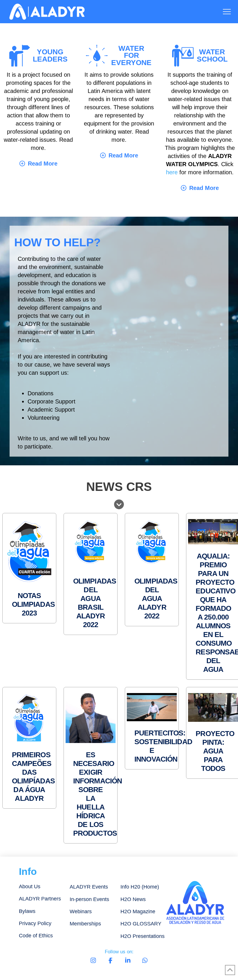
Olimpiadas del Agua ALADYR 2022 (155, 598)
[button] (227, 12)
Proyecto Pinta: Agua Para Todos (215, 750)
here (172, 172)
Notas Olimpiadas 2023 (33, 604)
